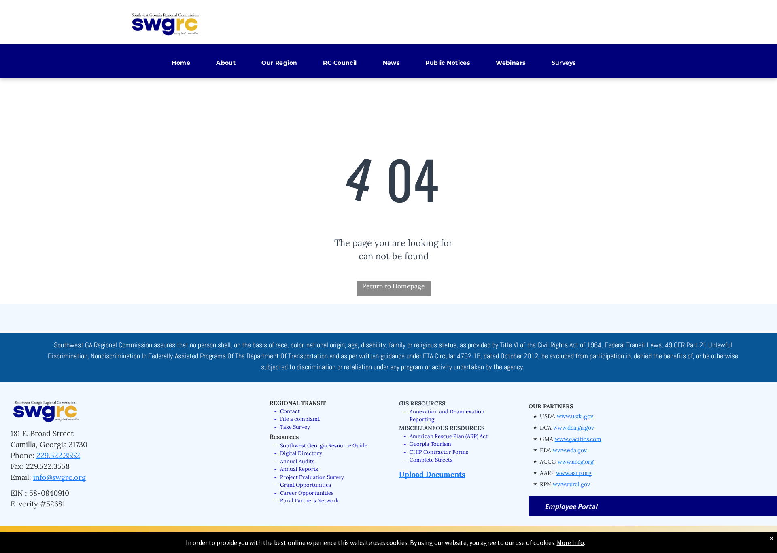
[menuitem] (172, 63)
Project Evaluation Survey (312, 477)
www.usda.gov (575, 416)
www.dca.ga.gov (573, 427)
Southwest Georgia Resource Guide (323, 445)
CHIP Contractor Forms (439, 452)
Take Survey (295, 427)
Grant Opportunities (305, 484)
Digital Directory (301, 453)
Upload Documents (432, 474)
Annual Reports (299, 469)
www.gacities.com (578, 439)
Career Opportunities (306, 492)
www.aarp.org (574, 473)
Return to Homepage (393, 286)
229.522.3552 (58, 455)
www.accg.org (576, 461)
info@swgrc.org (59, 477)
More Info (570, 542)
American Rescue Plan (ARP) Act (449, 436)
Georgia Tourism (430, 444)
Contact (290, 411)
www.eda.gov (570, 450)
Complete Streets (431, 459)
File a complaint (300, 418)
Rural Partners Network (309, 500)
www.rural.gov (571, 484)
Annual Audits (297, 461)
